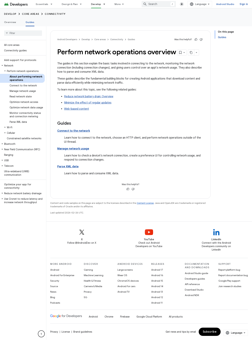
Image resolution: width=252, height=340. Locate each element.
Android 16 (157, 275)
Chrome (109, 316)
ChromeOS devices (128, 280)
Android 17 (157, 269)
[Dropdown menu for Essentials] (53, 4)
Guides (30, 22)
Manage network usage (73, 148)
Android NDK (192, 295)
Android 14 (157, 286)
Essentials (42, 4)
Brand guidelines (82, 331)
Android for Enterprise (62, 275)
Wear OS (122, 275)
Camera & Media (93, 286)
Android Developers (67, 39)
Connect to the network (73, 131)
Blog (52, 297)
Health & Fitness (92, 280)
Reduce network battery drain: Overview (88, 96)
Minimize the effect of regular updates (87, 102)
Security (54, 280)
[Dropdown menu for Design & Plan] (82, 4)
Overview (10, 22)
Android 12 (157, 297)
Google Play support (229, 280)
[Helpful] (196, 39)
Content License (145, 203)
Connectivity (55, 13)
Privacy (88, 291)
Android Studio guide (196, 273)
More (118, 4)
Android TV (123, 291)
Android (54, 269)
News (53, 291)
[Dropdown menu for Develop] (105, 4)
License (66, 331)
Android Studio (225, 4)
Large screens (125, 269)
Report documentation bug (233, 275)
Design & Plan (70, 4)
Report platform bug (229, 269)
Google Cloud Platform (149, 316)
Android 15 (157, 280)
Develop (96, 4)
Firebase (125, 316)
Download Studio (194, 289)
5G (85, 297)
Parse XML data (68, 166)
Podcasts (55, 302)
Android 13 (157, 291)
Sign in (244, 4)
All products (176, 316)
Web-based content (76, 109)
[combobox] (159, 4)
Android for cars (126, 286)
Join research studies (229, 286)
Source (54, 286)
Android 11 (157, 302)
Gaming (88, 269)
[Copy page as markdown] (191, 52)
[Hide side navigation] (41, 333)
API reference (192, 284)
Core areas (30, 13)
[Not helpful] (201, 39)
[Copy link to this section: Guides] (74, 124)
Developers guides (195, 278)
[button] (22, 65)
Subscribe (210, 331)
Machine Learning (93, 275)
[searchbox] (23, 33)
